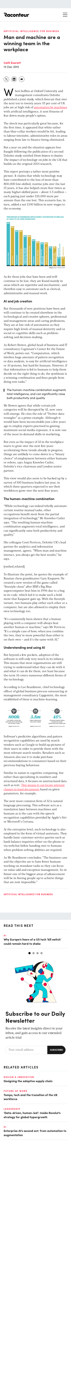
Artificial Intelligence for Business (31, 31)
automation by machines (50, 107)
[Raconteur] (16, 15)
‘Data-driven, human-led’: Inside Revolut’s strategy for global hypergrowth (32, 1115)
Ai (5, 935)
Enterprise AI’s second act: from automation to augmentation (35, 1133)
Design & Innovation (19, 1077)
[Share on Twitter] (6, 79)
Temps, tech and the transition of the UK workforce (31, 1097)
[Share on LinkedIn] (14, 79)
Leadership (12, 1108)
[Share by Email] (22, 79)
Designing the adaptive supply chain (28, 1081)
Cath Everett (12, 63)
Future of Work (15, 1090)
